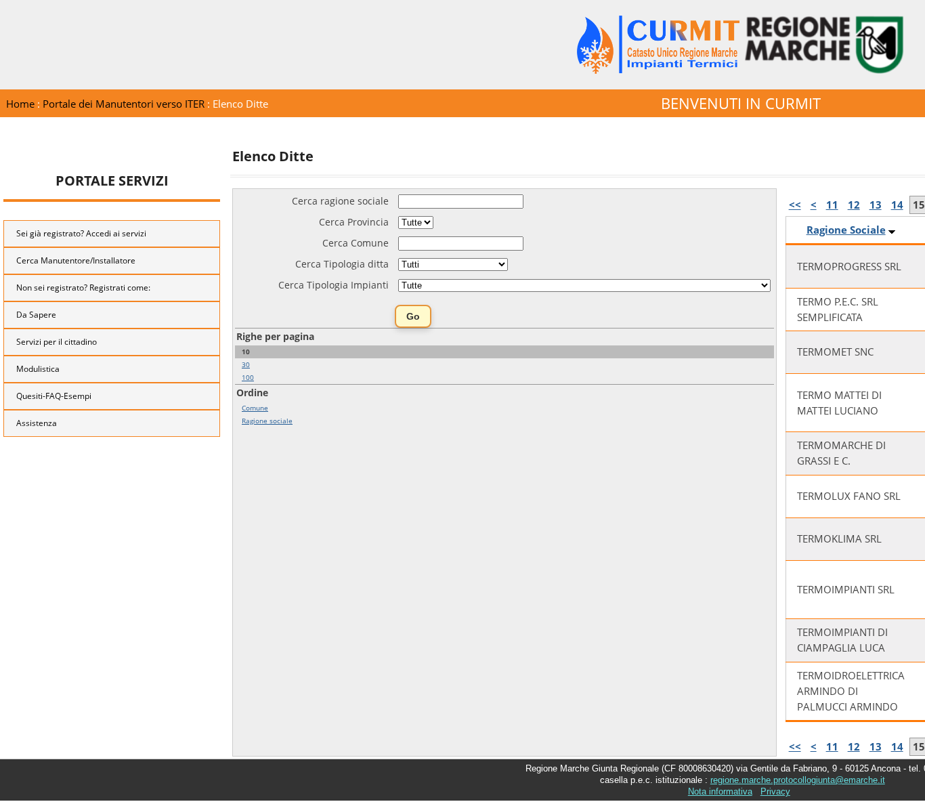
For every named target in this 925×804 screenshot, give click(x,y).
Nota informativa (720, 791)
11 (832, 205)
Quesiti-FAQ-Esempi (53, 396)
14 (897, 205)
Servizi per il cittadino (56, 341)
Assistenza (36, 423)
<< (795, 205)
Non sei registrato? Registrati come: (83, 287)
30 (246, 364)
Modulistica (38, 369)
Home (20, 104)
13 (875, 205)
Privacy (775, 791)
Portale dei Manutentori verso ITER (124, 104)
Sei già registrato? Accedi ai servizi (81, 233)
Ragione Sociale (846, 230)
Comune (255, 407)
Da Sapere (36, 314)
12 (854, 205)
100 (248, 377)
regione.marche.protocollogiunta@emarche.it (797, 780)
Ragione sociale (267, 420)
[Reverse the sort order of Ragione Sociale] (891, 230)
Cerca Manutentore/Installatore (75, 260)
